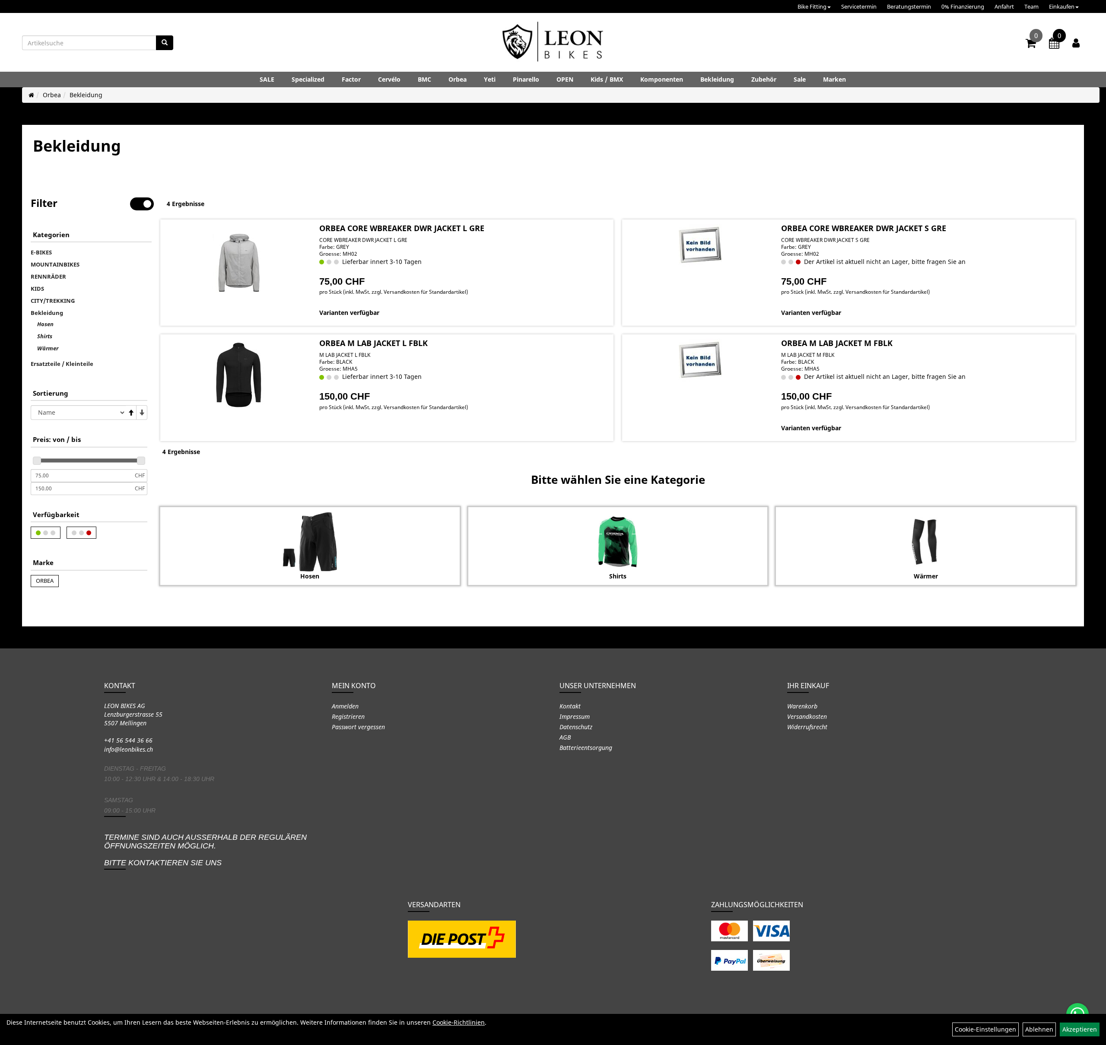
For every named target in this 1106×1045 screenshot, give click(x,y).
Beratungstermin (909, 6)
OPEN (564, 79)
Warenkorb (802, 706)
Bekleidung (717, 79)
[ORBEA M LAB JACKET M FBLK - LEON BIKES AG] (700, 360)
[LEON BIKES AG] (552, 43)
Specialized (308, 79)
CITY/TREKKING (53, 301)
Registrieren (348, 716)
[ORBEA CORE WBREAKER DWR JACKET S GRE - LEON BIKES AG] (700, 245)
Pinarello (526, 79)
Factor (351, 79)
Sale (800, 79)
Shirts (44, 336)
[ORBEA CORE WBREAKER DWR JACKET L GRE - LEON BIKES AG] (239, 260)
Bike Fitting (812, 6)
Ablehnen (1039, 1029)
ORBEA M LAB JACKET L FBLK (373, 343)
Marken (834, 79)
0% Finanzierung (962, 6)
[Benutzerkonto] (1076, 42)
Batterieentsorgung (585, 747)
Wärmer (47, 348)
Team (1031, 6)
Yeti (490, 79)
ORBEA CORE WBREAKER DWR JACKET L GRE (401, 228)
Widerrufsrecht (807, 727)
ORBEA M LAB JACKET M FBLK (837, 343)
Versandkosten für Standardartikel (425, 291)
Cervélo (389, 79)
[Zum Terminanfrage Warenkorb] (1054, 44)
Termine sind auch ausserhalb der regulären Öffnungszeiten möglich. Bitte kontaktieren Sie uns (205, 850)
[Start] (31, 95)
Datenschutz (575, 727)
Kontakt (570, 706)
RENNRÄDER (48, 276)
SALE (267, 79)
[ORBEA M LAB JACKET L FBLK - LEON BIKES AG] (239, 375)
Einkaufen (1061, 6)
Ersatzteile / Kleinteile (62, 364)
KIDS (37, 288)
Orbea (457, 79)
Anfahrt (1004, 6)
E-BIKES (41, 252)
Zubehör (763, 79)
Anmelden (345, 706)
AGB (565, 737)
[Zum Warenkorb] (1031, 44)
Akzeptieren (1079, 1029)
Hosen (45, 324)
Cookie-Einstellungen (985, 1029)
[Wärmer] (925, 541)
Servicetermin (859, 6)
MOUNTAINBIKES (55, 264)
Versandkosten (807, 716)
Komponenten (661, 79)
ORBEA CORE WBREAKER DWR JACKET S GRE (863, 228)
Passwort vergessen (358, 727)
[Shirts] (618, 541)
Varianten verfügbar (349, 312)
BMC (424, 79)
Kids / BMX (607, 79)
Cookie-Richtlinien (458, 1022)
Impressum (574, 716)
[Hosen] (310, 541)
